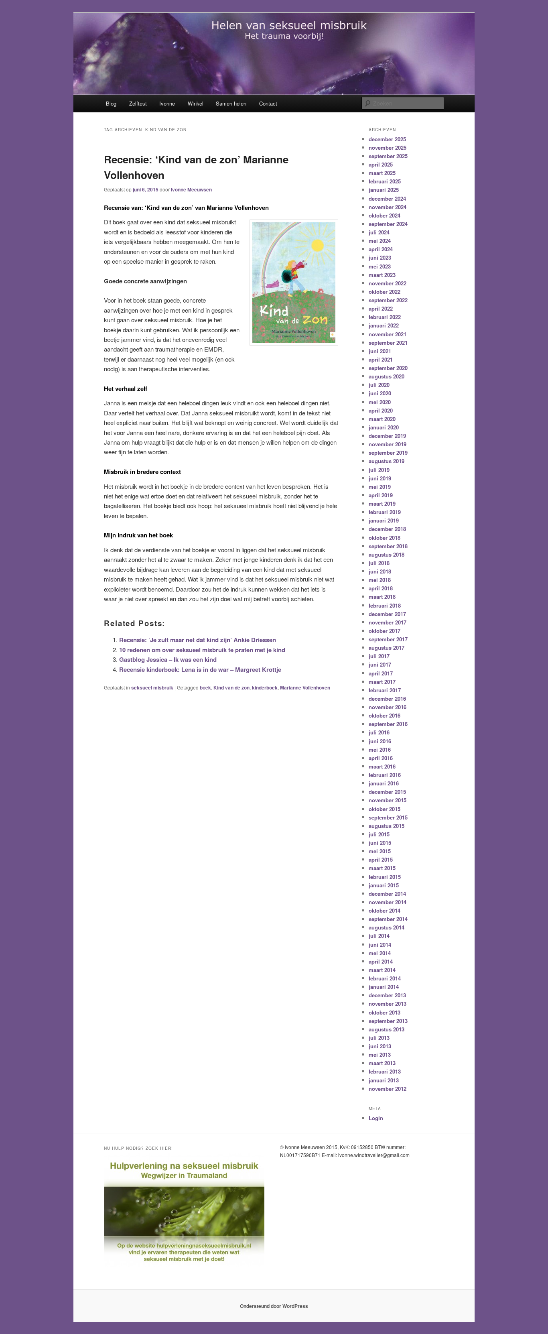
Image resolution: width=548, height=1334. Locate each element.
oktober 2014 (384, 910)
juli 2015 (379, 834)
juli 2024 (379, 232)
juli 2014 (379, 935)
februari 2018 (385, 605)
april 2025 (381, 164)
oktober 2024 (384, 215)
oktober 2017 (384, 630)
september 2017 (388, 639)
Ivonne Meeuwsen (191, 189)
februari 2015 (385, 877)
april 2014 (381, 961)
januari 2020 (384, 427)
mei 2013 (380, 1054)
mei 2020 (380, 402)
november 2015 (387, 800)
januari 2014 (384, 986)
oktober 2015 (384, 809)
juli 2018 (379, 563)
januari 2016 (384, 783)
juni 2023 (380, 257)
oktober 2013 (384, 1012)
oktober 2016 (384, 715)
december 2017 (387, 614)
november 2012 (387, 1088)
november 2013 (387, 1003)
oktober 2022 (384, 291)
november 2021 (387, 334)
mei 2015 (380, 851)
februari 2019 (385, 512)
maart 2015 (382, 868)
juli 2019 (379, 470)
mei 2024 (380, 240)
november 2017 (387, 622)
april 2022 (381, 308)
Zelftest (138, 103)
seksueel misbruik (152, 687)
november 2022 (387, 283)
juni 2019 (380, 478)
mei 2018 (380, 580)
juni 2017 (380, 664)
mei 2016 (380, 749)
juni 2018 (380, 571)
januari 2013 (384, 1080)
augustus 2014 (386, 927)
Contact (268, 103)
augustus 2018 (386, 554)
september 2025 (388, 156)
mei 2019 (380, 486)
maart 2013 (382, 1063)
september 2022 (388, 300)
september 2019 (388, 452)
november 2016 (387, 707)
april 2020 (381, 410)
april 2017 (381, 673)
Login (376, 1118)
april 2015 (381, 859)
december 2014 (387, 893)
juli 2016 (379, 732)
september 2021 (388, 342)
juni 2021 (380, 351)
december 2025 (387, 139)
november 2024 (387, 207)
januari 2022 (384, 325)
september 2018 (388, 546)
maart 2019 (382, 503)
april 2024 (381, 249)
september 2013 (388, 1021)
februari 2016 (385, 775)
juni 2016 (380, 741)
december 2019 (387, 435)
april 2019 (381, 495)
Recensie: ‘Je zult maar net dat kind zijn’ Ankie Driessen (197, 639)
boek (205, 687)
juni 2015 (380, 842)
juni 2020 (380, 393)
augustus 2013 (386, 1029)
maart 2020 (382, 419)
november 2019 (387, 444)
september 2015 (388, 817)
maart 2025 (382, 173)
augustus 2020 (386, 376)
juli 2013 (379, 1037)
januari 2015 (384, 885)
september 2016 (388, 724)
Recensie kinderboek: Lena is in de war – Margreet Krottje (200, 669)
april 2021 (381, 359)
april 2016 (381, 758)
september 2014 (388, 919)
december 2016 (387, 698)
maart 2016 (382, 766)
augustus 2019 (386, 461)
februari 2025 (385, 181)
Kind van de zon (231, 687)
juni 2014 (380, 944)
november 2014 (387, 902)
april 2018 (381, 588)
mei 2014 (380, 953)
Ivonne (167, 103)
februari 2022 (385, 317)
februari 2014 (385, 978)
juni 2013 (380, 1046)
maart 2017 (382, 681)
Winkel (195, 103)
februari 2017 (385, 690)
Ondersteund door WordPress (274, 1306)
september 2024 (388, 224)
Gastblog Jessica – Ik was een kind (168, 659)
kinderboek (265, 687)
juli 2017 (379, 656)
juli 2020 (379, 384)
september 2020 (388, 368)
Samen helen (231, 103)
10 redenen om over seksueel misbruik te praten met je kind (202, 649)
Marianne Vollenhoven (305, 687)
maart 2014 (382, 970)
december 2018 (387, 529)
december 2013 (387, 995)
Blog (111, 103)
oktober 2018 (384, 537)
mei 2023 (380, 266)
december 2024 (387, 198)
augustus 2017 (386, 647)
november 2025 (387, 147)
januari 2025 (384, 189)
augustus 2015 (386, 826)
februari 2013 (385, 1071)
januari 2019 (384, 520)
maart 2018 (382, 596)
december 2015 (387, 791)
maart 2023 (382, 275)
